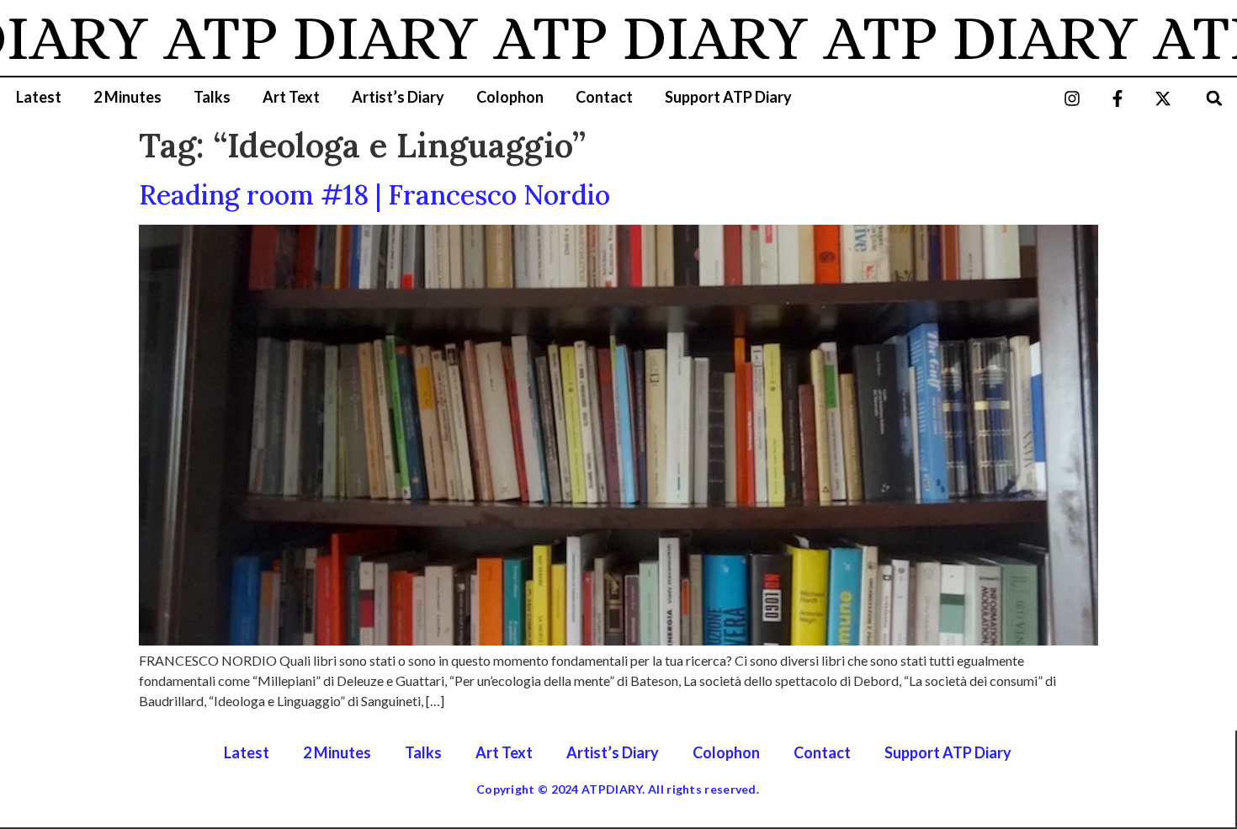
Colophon (510, 97)
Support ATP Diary (728, 97)
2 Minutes (127, 97)
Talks (212, 97)
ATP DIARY (297, 38)
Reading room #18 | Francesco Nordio (374, 195)
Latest (38, 97)
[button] (1215, 98)
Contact (604, 97)
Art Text (291, 97)
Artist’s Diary (398, 97)
